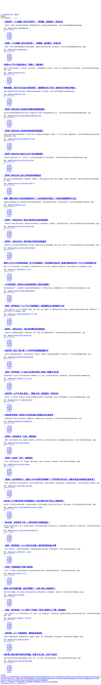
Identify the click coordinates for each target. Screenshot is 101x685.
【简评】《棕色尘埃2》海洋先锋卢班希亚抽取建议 (25, 241)
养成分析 (24, 49)
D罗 (53, 676)
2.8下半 (19, 400)
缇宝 (30, 618)
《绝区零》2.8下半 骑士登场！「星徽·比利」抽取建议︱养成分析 (31, 393)
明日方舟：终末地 (18, 507)
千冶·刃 (29, 269)
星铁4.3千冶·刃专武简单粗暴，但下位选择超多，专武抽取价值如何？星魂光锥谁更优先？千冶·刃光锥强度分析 (50, 263)
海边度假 (25, 335)
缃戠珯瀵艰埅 (54, 681)
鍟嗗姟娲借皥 (29, 681)
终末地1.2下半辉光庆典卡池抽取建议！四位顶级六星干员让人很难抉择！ (34, 501)
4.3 (26, 269)
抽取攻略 (30, 357)
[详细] (80, 25)
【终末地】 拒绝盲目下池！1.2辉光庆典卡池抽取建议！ (27, 522)
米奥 (22, 678)
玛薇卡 (18, 72)
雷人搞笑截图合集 (87, 678)
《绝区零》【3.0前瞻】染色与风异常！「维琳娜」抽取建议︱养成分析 (33, 22)
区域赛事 (12, 676)
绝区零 (15, 28)
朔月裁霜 (29, 661)
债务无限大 (8, 678)
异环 (14, 573)
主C (24, 72)
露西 (17, 94)
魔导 (23, 595)
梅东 (26, 680)
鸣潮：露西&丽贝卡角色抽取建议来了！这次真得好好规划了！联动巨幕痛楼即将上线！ (40, 198)
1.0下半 (24, 573)
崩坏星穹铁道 (26, 314)
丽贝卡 (21, 94)
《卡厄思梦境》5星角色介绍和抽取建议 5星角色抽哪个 (27, 284)
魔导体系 (26, 443)
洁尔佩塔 (39, 507)
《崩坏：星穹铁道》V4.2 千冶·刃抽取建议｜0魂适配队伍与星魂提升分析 (34, 306)
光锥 (29, 552)
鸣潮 (14, 94)
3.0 (17, 49)
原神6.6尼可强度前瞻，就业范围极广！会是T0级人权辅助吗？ (30, 588)
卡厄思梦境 (16, 291)
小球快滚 (15, 680)
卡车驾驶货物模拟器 (29, 678)
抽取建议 (10, 28)
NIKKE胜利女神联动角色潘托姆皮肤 (66, 678)
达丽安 (30, 183)
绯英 (22, 421)
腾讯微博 (9, 36)
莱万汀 (36, 530)
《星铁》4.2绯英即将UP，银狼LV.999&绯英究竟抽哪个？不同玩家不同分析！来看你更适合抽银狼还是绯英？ (49, 479)
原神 (14, 49)
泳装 (30, 335)
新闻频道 (7, 14)
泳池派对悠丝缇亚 (24, 139)
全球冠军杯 (31, 680)
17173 (2, 14)
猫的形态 (10, 680)
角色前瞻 (25, 357)
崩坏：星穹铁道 (17, 269)
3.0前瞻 (19, 28)
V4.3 (23, 378)
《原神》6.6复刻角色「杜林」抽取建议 (20, 436)
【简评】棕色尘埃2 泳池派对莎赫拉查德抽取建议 (24, 109)
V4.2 (26, 552)
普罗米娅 (24, 661)
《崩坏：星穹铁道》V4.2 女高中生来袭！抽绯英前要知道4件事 (30, 545)
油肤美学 (37, 680)
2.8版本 (19, 661)
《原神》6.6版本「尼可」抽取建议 (18, 458)
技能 (32, 226)
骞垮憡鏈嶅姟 (20, 681)
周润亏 (13, 678)
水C (34, 183)
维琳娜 (24, 28)
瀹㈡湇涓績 (45, 681)
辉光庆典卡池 (27, 507)
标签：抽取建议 (14, 14)
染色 (27, 28)
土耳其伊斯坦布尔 (60, 676)
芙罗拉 (50, 676)
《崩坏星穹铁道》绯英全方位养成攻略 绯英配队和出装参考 (28, 415)
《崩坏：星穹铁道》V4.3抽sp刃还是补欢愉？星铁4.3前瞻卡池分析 (31, 372)
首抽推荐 (27, 291)
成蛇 (23, 680)
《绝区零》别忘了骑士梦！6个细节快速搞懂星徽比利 (26, 350)
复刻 (22, 639)
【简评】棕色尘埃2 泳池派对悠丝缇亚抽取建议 (23, 131)
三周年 (39, 115)
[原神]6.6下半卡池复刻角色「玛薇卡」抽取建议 (23, 65)
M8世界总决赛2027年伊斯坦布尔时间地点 (76, 676)
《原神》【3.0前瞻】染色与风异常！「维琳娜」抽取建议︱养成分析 (32, 43)
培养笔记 (26, 639)
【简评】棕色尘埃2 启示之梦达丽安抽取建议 (22, 175)
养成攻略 (26, 421)
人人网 (9, 39)
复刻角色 (21, 443)
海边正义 (21, 160)
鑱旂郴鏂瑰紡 (37, 681)
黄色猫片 (17, 676)
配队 (30, 421)
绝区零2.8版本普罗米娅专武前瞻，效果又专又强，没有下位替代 (30, 654)
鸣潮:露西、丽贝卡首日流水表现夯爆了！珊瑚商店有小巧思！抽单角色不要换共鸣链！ (40, 88)
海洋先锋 (21, 248)
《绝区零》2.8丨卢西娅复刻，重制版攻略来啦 (23, 633)
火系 (21, 72)
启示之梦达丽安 (23, 183)
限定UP (20, 573)
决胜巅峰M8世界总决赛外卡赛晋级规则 (31, 676)
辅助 (20, 595)
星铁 (23, 269)
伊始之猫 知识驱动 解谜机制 (43, 678)
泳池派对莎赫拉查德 (25, 115)
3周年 (26, 618)
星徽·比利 (24, 400)
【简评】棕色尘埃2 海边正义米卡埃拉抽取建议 (23, 154)
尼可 (17, 464)
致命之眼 (21, 226)
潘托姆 (53, 678)
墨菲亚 (21, 335)
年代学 (20, 680)
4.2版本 (27, 486)
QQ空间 (9, 32)
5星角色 (22, 291)
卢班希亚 (27, 248)
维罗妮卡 (32, 291)
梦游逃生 (45, 676)
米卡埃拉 (27, 160)
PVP (31, 139)
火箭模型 (18, 678)
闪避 (33, 139)
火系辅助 (26, 464)
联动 (24, 94)
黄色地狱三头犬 (5, 676)
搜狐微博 (9, 37)
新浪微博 (9, 34)
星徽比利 (19, 357)
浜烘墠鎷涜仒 (12, 681)
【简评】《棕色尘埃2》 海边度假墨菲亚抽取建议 (24, 329)
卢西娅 (19, 639)
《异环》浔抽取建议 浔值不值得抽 (18, 567)
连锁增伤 (32, 248)
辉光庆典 (26, 530)
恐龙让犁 (78, 678)
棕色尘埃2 (16, 115)
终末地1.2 (34, 507)
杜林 (17, 443)
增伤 (36, 314)
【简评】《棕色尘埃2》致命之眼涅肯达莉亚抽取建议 (26, 220)
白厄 (31, 378)
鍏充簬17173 (4, 681)
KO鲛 (93, 678)
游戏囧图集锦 (44, 680)
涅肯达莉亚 (28, 226)
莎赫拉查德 (34, 115)
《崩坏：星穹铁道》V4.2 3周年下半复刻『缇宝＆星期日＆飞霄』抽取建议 (35, 610)
